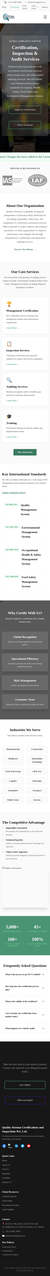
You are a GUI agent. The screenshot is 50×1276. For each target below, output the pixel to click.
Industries (6, 1173)
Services (5, 1169)
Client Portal (35, 7)
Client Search (24, 7)
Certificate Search (9, 1196)
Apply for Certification (25, 109)
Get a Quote (25, 1085)
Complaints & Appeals (10, 1255)
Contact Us (6, 1182)
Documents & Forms (10, 1205)
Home (4, 1160)
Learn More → (12, 328)
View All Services (25, 452)
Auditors (45, 7)
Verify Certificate (25, 125)
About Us (6, 1165)
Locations (6, 1178)
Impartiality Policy (9, 1247)
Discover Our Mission (25, 249)
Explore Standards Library (14, 493)
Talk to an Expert (25, 1100)
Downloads (14, 7)
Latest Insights (8, 1209)
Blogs (4, 7)
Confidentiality (7, 1251)
